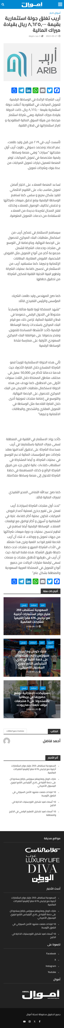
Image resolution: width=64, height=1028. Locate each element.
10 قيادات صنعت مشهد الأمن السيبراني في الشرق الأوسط (34, 794)
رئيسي (24, 605)
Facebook (51, 953)
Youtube (52, 972)
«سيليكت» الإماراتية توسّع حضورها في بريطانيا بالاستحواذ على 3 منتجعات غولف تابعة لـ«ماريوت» (32, 699)
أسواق (57, 13)
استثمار (33, 605)
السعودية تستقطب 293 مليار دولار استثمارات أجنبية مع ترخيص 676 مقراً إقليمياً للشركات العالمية (32, 616)
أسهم (50, 642)
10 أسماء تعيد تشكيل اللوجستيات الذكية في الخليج (34, 803)
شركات (50, 646)
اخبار (51, 13)
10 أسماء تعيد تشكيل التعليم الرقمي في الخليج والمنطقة (32, 813)
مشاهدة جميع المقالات (15, 731)
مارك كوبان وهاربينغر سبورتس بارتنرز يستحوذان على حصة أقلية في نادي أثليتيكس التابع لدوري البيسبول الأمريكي (32, 659)
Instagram (51, 966)
